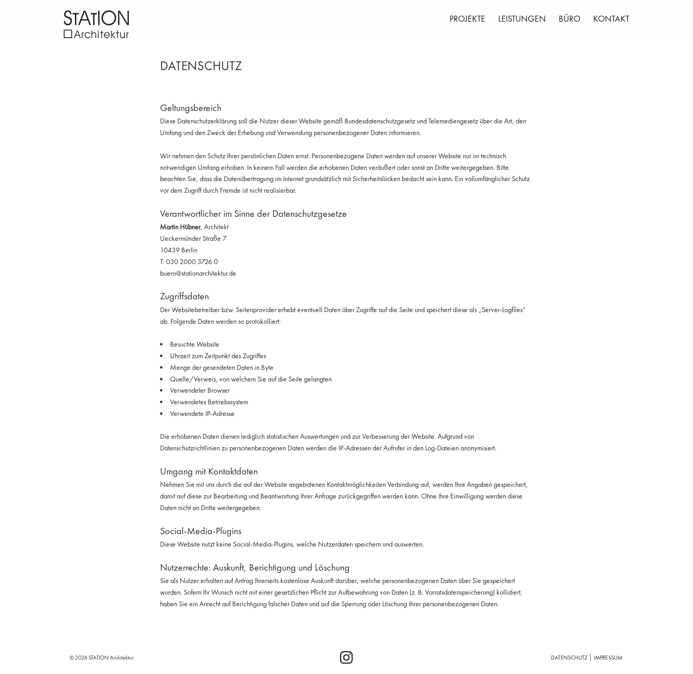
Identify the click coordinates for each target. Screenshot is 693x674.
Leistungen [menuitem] (522, 18)
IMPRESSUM (608, 657)
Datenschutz (569, 657)
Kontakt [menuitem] (611, 18)
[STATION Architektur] (130, 24)
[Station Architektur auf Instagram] (346, 659)
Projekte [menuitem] (467, 18)
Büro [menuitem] (569, 18)
